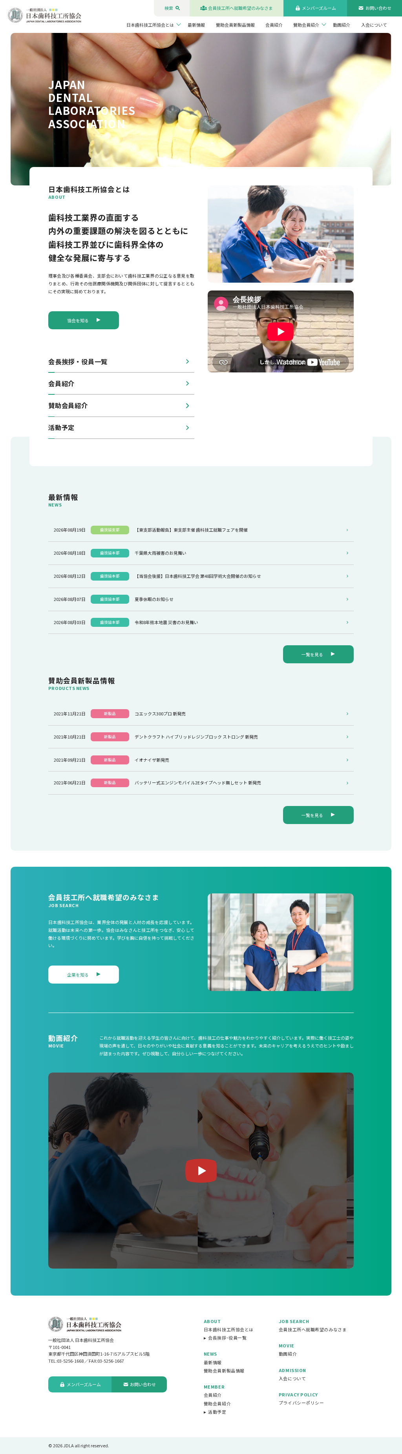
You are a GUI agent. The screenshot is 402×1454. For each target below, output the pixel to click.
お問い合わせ (378, 8)
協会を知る (78, 320)
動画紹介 (341, 25)
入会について (374, 25)
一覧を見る (312, 654)
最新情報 (196, 25)
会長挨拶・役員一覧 (78, 361)
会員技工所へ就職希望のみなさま (240, 8)
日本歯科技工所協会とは (150, 25)
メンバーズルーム (319, 8)
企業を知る (78, 974)
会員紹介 (274, 25)
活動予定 (61, 427)
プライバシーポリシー (301, 1403)
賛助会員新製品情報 (235, 25)
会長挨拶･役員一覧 (227, 1337)
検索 (168, 8)
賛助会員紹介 (306, 25)
